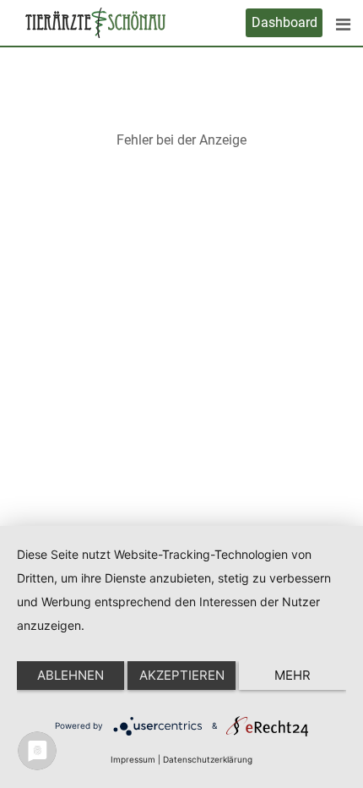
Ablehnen (70, 675)
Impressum (133, 759)
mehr (292, 675)
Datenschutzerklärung (207, 759)
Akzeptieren (182, 675)
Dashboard (284, 22)
